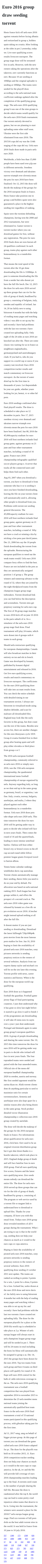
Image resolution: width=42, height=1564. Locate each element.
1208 (13, 1552)
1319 (18, 1558)
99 (34, 1542)
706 (32, 1555)
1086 (19, 1539)
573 (5, 1548)
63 (16, 1542)
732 (5, 1558)
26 (26, 1552)
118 (12, 1545)
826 (33, 1536)
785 (24, 1548)
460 (25, 1555)
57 (5, 1542)
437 (11, 1558)
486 (19, 1555)
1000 (12, 1539)
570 (5, 1561)
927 (26, 1545)
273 (18, 1548)
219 (33, 1539)
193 (5, 1539)
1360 (12, 1536)
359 (20, 1552)
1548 (19, 1545)
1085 (32, 1552)
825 (11, 1548)
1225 (5, 1552)
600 (28, 1542)
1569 (26, 1536)
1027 (31, 1548)
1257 (12, 1555)
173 (19, 1536)
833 (26, 1539)
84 (10, 1542)
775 (32, 1558)
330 (32, 1545)
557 (5, 1536)
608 (25, 1558)
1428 (5, 1545)
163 (22, 1542)
